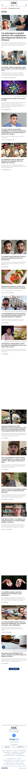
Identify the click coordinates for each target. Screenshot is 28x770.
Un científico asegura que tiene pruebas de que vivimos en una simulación (11, 593)
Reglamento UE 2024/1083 (17, 753)
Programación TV (8, 761)
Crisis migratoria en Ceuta (14, 8)
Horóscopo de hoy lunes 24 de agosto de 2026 (13, 99)
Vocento (3, 750)
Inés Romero (3, 139)
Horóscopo (23, 760)
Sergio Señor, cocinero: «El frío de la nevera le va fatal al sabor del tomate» (13, 287)
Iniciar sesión (26, 5)
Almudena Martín (4, 77)
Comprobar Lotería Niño (11, 758)
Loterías (21, 761)
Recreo (4, 11)
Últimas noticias (16, 761)
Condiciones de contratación (8, 755)
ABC (2, 169)
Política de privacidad (22, 750)
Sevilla (16, 5)
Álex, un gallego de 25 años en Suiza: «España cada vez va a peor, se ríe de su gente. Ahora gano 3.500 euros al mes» (13, 460)
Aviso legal (22, 752)
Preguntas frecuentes (20, 763)
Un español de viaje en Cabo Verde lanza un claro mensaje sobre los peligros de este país (12, 161)
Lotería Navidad (17, 760)
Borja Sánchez (4, 529)
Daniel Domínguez (4, 292)
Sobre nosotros (9, 750)
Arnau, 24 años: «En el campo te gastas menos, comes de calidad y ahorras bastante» (13, 490)
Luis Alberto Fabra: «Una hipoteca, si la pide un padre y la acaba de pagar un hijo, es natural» (13, 520)
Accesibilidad (8, 753)
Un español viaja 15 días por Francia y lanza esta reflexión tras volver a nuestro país (13, 258)
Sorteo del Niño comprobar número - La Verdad (12, 764)
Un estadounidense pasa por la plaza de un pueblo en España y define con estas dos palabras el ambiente (13, 315)
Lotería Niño (19, 758)
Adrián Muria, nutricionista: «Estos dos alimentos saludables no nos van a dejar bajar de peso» (13, 345)
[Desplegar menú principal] (2, 5)
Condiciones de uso (15, 752)
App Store (8, 746)
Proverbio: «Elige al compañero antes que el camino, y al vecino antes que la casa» (13, 68)
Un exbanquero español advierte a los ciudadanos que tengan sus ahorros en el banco (13, 36)
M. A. (2, 438)
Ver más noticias (14, 669)
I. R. (2, 47)
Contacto (15, 750)
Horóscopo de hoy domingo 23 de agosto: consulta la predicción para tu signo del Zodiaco (13, 654)
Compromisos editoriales (20, 755)
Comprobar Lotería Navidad (8, 760)
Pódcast (23, 764)
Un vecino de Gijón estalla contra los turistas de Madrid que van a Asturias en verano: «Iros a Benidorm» (13, 623)
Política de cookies (7, 752)
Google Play (21, 746)
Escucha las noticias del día (9, 763)
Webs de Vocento (22, 768)
